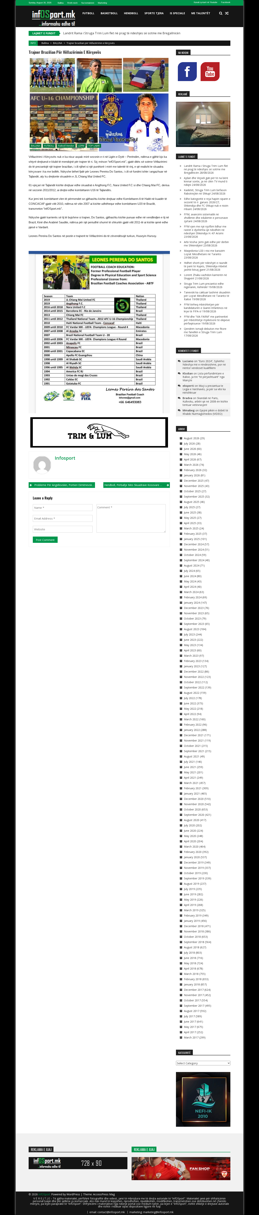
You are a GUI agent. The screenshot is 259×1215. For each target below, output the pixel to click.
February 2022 (193, 724)
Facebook (225, 2)
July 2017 (189, 1016)
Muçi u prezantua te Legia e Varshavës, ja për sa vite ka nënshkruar (204, 389)
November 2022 (194, 677)
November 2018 (194, 931)
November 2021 (194, 740)
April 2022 (190, 714)
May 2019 (190, 899)
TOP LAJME (94, 145)
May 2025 (190, 518)
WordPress (74, 1194)
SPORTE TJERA (154, 13)
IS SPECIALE (177, 13)
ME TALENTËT (200, 13)
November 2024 (194, 549)
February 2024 (193, 597)
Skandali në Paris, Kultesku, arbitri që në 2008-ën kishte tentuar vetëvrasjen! (205, 401)
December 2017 (194, 990)
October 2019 (192, 873)
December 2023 (194, 608)
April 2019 (190, 905)
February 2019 (193, 915)
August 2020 (191, 820)
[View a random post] (226, 13)
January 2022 (192, 730)
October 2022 (192, 682)
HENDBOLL (131, 13)
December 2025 (194, 480)
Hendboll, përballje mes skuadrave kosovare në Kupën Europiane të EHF (137, 485)
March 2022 (191, 719)
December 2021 (194, 735)
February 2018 (193, 979)
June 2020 (190, 830)
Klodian (188, 373)
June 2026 (190, 449)
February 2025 (193, 533)
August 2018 (191, 947)
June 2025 (190, 512)
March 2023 (191, 655)
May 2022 (190, 708)
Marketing (102, 3)
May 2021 (190, 772)
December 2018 (194, 926)
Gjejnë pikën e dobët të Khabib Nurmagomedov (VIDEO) (205, 412)
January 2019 (192, 921)
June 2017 (190, 1021)
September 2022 (194, 687)
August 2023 (191, 629)
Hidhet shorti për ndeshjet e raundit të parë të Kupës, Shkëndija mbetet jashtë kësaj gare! (205, 266)
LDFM (81, 145)
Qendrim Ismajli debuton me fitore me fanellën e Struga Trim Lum (205, 330)
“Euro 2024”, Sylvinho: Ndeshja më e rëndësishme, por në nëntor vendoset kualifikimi (204, 364)
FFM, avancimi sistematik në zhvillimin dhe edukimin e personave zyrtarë (206, 218)
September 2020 (194, 815)
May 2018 (190, 963)
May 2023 (190, 645)
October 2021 (192, 746)
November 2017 (194, 995)
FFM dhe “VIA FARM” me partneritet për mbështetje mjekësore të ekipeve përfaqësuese (207, 320)
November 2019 (194, 868)
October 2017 (192, 1000)
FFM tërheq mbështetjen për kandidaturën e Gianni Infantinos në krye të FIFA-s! (205, 308)
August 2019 (191, 883)
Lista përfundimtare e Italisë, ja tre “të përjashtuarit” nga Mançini (203, 377)
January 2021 (192, 793)
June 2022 (190, 703)
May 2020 (190, 836)
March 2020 (191, 846)
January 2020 (192, 857)
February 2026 (193, 470)
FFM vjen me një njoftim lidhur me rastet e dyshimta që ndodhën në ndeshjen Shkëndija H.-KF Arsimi (205, 230)
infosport (35, 149)
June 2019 (190, 894)
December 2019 (194, 862)
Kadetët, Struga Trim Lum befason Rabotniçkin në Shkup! (205, 191)
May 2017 (190, 1027)
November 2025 (194, 486)
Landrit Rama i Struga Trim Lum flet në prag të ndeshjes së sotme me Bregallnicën (121, 33)
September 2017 (194, 1005)
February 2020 (193, 852)
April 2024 (190, 586)
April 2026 (190, 459)
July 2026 (189, 443)
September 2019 (194, 878)
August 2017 (191, 1011)
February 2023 (193, 661)
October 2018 (192, 936)
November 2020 (194, 804)
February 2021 (193, 788)
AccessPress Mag (104, 1194)
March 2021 (191, 783)
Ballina (61, 3)
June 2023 (190, 639)
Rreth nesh (72, 3)
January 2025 (192, 539)
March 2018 (191, 974)
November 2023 (194, 613)
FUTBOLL (88, 13)
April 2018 (190, 968)
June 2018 (190, 958)
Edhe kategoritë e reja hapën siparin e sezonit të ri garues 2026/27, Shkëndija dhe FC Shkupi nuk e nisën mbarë (207, 204)
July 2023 (189, 634)
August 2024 (191, 565)
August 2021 (191, 756)
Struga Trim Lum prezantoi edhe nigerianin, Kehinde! (204, 285)
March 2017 (191, 1037)
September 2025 (194, 496)
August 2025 (191, 502)
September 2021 (194, 751)
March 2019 (191, 910)
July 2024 (189, 571)
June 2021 (190, 767)
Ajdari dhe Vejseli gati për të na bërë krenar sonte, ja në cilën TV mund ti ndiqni (206, 181)
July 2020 (189, 825)
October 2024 (192, 555)
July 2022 (189, 698)
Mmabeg (189, 410)
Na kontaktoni (87, 3)
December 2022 (194, 671)
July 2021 (189, 761)
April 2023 (190, 650)
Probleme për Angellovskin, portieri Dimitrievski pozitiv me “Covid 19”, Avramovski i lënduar (64, 485)
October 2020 (192, 809)
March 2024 (191, 592)
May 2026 (190, 454)
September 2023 (194, 624)
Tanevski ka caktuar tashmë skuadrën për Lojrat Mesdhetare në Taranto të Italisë (207, 296)
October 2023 (192, 618)
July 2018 (189, 952)
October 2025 (192, 491)
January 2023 (192, 666)
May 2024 (190, 581)
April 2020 (190, 841)
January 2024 (192, 602)
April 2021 (190, 777)
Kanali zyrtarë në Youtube (205, 2)
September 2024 (194, 560)
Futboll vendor (66, 145)
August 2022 (191, 693)
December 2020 (194, 799)
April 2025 (190, 523)
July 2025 (189, 507)
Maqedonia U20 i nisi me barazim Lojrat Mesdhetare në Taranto (204, 252)
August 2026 (191, 438)
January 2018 (192, 984)
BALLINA (57, 43)
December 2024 (194, 544)
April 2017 (190, 1032)
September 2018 (194, 942)
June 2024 (190, 576)
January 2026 (192, 475)
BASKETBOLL (109, 13)
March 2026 (191, 464)
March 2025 (191, 528)
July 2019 (189, 889)
